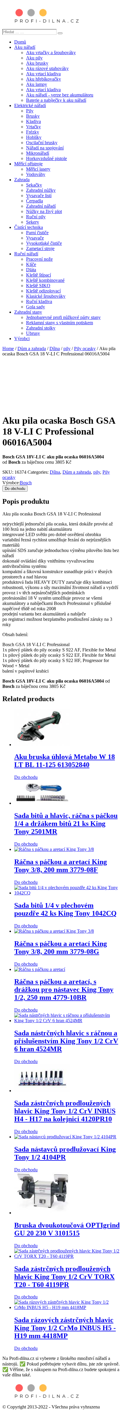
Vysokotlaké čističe (44, 243)
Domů (20, 41)
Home (8, 348)
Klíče (31, 264)
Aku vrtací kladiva (43, 73)
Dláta (31, 269)
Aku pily (34, 57)
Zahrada (22, 179)
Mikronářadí (37, 153)
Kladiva (33, 121)
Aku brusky (37, 63)
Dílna (54, 348)
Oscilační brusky (41, 142)
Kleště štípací (38, 274)
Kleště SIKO (38, 285)
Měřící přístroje (28, 163)
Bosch (26, 482)
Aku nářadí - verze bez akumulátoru (59, 94)
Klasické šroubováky (45, 296)
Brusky (33, 116)
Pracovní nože (39, 259)
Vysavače (35, 237)
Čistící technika (28, 227)
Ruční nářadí (26, 253)
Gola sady (35, 306)
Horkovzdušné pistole (46, 158)
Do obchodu (15, 488)
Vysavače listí (39, 195)
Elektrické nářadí (30, 105)
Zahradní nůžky (41, 190)
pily (66, 348)
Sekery (32, 221)
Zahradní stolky (40, 327)
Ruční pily (36, 216)
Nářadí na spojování (45, 147)
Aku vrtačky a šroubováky (51, 52)
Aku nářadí (24, 47)
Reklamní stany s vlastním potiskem (59, 322)
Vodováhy (35, 174)
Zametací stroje (40, 248)
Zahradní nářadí (41, 206)
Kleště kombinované (45, 280)
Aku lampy (36, 84)
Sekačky (34, 184)
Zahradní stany (28, 312)
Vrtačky (33, 126)
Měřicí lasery (38, 169)
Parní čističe (37, 232)
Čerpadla (34, 200)
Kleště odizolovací (43, 290)
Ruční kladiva (39, 301)
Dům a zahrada (31, 348)
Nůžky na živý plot (44, 211)
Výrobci (22, 338)
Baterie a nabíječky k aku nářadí (56, 100)
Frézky (32, 131)
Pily (29, 110)
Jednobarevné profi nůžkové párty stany (63, 317)
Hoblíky (33, 137)
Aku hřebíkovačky (43, 79)
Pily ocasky (85, 348)
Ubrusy (33, 333)
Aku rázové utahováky (47, 68)
